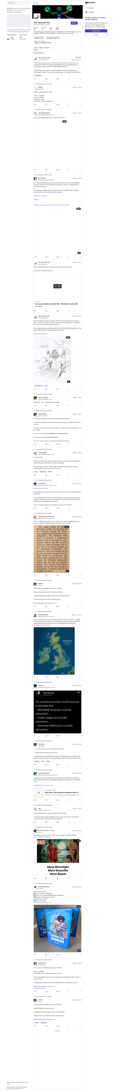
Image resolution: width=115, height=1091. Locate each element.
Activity (36, 48)
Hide (64, 121)
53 (34, 29)
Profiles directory (20, 1082)
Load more (57, 1030)
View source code (16, 1088)
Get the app (18, 1087)
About (14, 1082)
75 (42, 29)
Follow (74, 23)
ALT (79, 253)
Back (37, 3)
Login (96, 34)
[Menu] (79, 23)
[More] (80, 79)
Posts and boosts (39, 53)
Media (41, 48)
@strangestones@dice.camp (41, 24)
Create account (96, 31)
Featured (46, 48)
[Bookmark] (69, 79)
